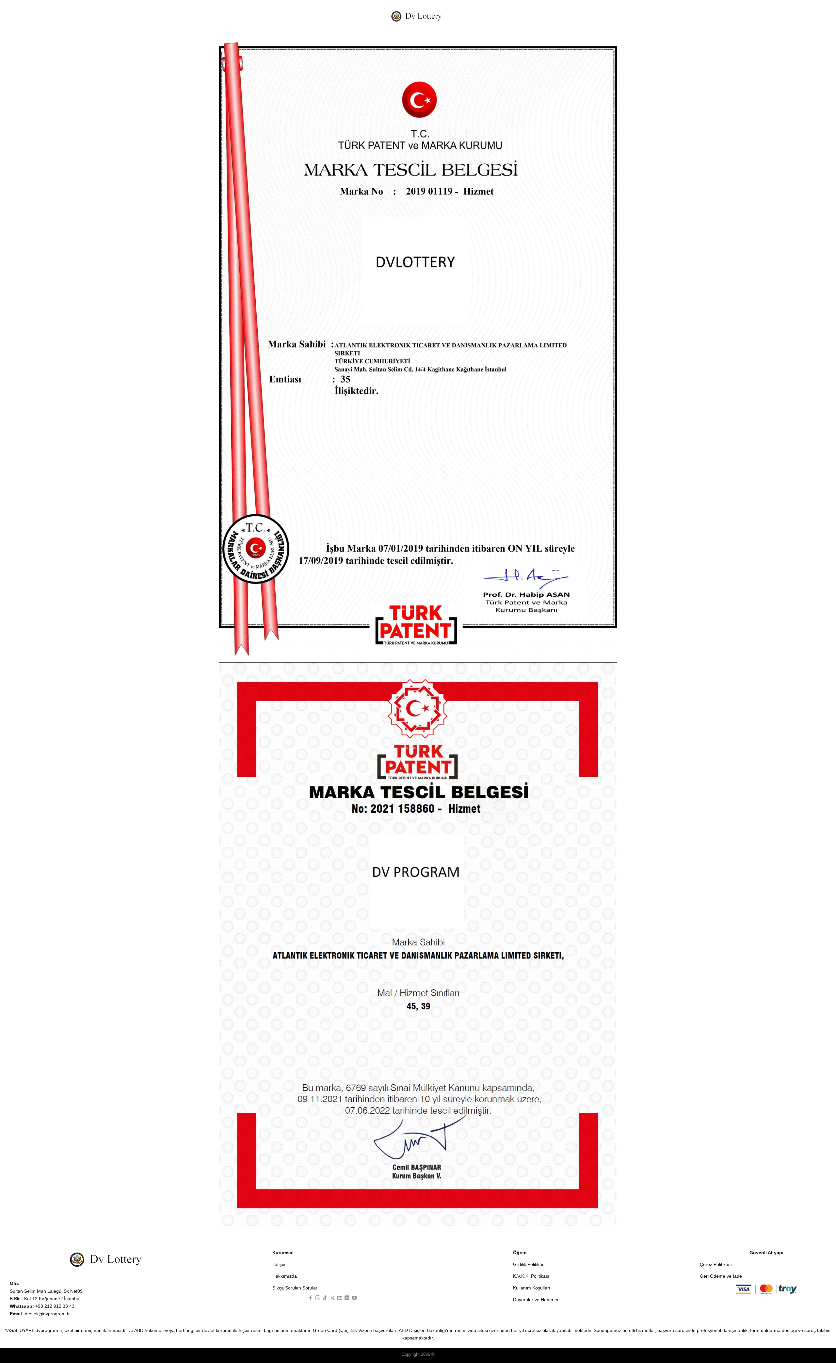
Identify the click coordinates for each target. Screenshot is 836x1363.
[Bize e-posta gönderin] (339, 1298)
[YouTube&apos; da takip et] (354, 1298)
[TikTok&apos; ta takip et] (325, 1298)
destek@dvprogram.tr (40, 1313)
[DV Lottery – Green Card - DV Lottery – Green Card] (418, 16)
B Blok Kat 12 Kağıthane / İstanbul (45, 1298)
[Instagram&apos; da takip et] (317, 1298)
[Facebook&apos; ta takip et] (310, 1298)
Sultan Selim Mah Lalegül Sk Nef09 (46, 1291)
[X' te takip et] (332, 1298)
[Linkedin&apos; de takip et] (347, 1298)
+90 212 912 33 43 (42, 1306)
